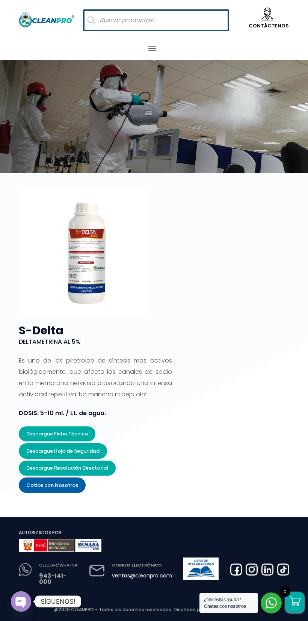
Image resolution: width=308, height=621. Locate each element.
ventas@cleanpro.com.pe (146, 575)
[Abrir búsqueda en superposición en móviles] (156, 20)
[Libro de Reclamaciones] (201, 569)
